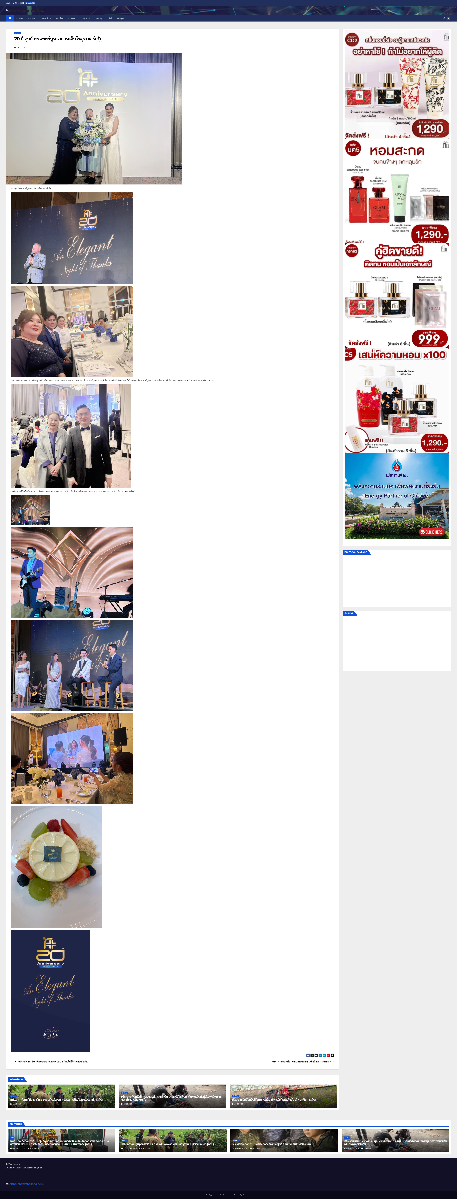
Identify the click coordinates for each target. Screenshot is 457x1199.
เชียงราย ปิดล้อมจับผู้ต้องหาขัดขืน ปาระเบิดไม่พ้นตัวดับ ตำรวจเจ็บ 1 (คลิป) (274, 1099)
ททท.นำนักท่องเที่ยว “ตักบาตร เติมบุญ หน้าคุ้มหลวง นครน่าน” (302, 1061)
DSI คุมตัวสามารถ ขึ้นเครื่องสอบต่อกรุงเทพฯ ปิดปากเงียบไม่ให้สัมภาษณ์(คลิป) (50, 1061)
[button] (444, 18)
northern (34, 1148)
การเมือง (31, 18)
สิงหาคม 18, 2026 (353, 1148)
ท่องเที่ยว (59, 18)
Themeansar (246, 1195)
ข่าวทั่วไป (46, 18)
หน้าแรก (19, 18)
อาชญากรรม (85, 18)
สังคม (12, 1137)
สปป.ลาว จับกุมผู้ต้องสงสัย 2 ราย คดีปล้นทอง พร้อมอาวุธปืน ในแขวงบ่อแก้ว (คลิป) (56, 1099)
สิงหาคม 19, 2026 (130, 1148)
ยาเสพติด (71, 18)
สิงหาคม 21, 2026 (19, 1148)
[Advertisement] (397, 644)
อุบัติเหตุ (99, 18)
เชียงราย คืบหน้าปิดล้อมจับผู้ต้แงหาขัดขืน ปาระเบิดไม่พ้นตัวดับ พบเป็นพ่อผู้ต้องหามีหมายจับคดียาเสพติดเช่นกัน (171, 1098)
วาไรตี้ (109, 18)
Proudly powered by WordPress (217, 1195)
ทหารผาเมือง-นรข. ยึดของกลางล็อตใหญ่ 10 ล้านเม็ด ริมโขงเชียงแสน (272, 1144)
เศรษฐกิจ (120, 18)
